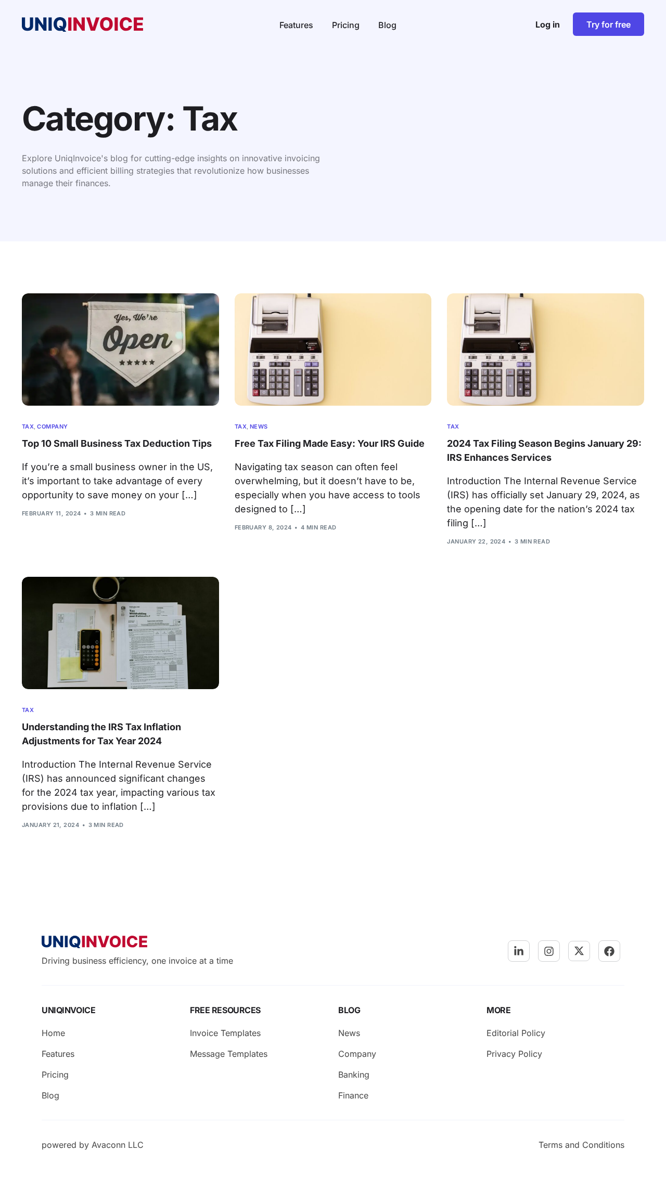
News (259, 427)
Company (52, 427)
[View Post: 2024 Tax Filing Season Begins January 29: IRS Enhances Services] (545, 349)
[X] (579, 951)
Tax (28, 427)
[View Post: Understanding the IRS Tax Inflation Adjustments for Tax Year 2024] (120, 633)
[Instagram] (549, 951)
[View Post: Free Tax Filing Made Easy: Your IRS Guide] (333, 349)
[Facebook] (609, 951)
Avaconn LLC (118, 1145)
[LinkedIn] (519, 951)
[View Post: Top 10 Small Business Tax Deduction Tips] (120, 349)
